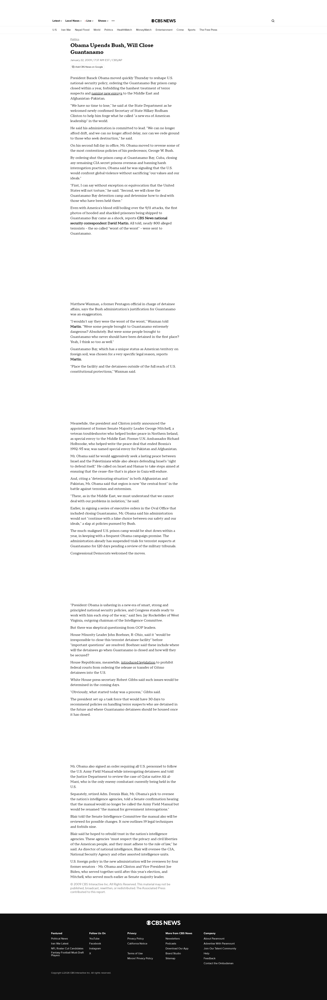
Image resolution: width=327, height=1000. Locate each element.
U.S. (54, 30)
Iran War (66, 30)
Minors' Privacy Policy (140, 958)
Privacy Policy (135, 938)
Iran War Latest (59, 943)
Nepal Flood (82, 30)
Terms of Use (135, 953)
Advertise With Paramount (219, 943)
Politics (108, 30)
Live (89, 21)
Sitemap (170, 958)
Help (206, 953)
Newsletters (173, 938)
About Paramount (214, 938)
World (97, 30)
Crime (180, 30)
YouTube (94, 938)
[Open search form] (273, 20)
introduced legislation (138, 662)
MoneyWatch (144, 30)
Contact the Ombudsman (218, 963)
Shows (102, 20)
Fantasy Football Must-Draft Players (67, 954)
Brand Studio (173, 953)
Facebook (95, 943)
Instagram (95, 948)
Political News (59, 938)
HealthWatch (124, 30)
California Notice (137, 943)
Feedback (209, 958)
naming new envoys (106, 93)
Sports (191, 30)
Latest (56, 20)
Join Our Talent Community (220, 948)
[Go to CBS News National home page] (163, 21)
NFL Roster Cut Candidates (67, 948)
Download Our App (177, 948)
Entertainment (164, 30)
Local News (72, 20)
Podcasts (171, 943)
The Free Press (208, 30)
